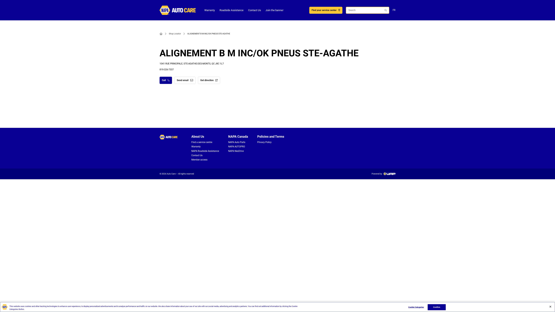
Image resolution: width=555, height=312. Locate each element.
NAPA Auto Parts (236, 142)
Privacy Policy (264, 142)
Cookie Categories (416, 307)
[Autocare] (178, 10)
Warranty (209, 10)
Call (164, 80)
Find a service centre (201, 142)
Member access (199, 159)
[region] (277, 307)
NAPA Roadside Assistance (205, 151)
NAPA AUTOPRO (236, 146)
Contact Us (254, 10)
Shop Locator (175, 33)
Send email (182, 80)
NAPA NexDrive (236, 151)
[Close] (550, 306)
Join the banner (274, 10)
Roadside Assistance (232, 10)
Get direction (207, 80)
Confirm (436, 307)
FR (394, 10)
